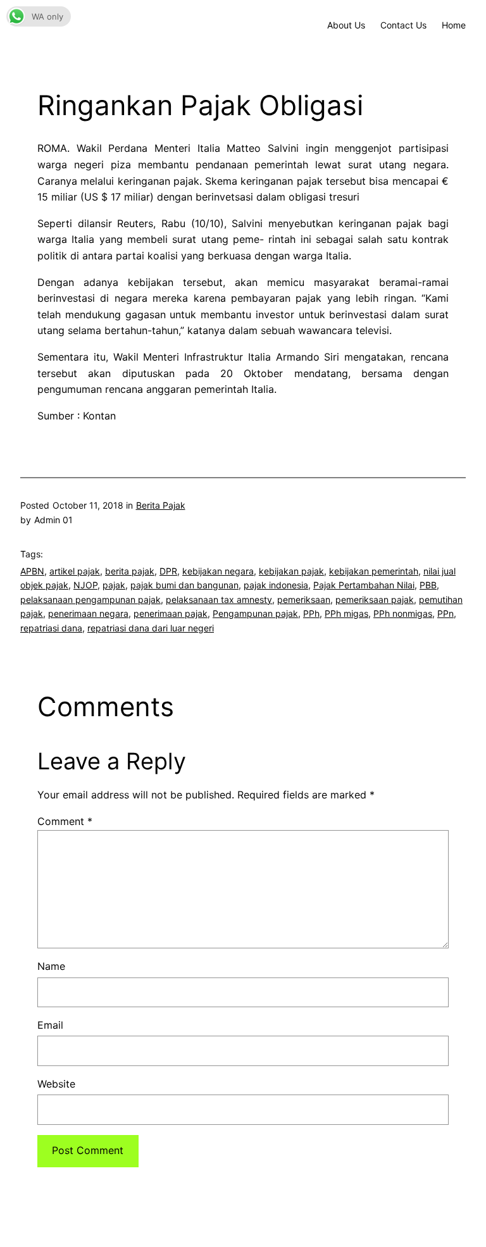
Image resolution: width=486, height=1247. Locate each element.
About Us (346, 25)
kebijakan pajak (291, 571)
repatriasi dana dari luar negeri (150, 628)
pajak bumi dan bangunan (184, 585)
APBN (32, 571)
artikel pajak (74, 571)
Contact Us (403, 25)
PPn (445, 613)
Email (50, 1025)
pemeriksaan (303, 599)
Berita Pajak (160, 505)
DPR (168, 571)
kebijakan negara (218, 571)
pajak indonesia (276, 585)
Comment (64, 821)
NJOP (85, 585)
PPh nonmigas (402, 613)
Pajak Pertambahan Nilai (363, 585)
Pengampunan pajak (255, 613)
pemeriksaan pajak (374, 599)
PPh (311, 613)
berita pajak (129, 571)
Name (51, 966)
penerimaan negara (88, 613)
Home (454, 25)
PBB (428, 585)
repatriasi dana (51, 628)
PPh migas (346, 613)
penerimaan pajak (171, 613)
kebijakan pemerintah (373, 571)
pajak (114, 585)
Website (56, 1083)
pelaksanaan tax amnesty (219, 599)
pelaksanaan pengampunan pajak (90, 599)
